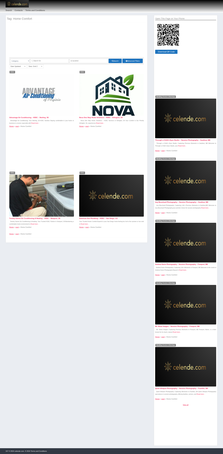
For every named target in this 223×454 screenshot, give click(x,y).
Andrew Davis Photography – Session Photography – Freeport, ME (181, 264)
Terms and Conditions (35, 10)
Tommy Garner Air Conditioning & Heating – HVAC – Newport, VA (34, 218)
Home (11, 126)
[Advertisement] (76, 41)
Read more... (182, 146)
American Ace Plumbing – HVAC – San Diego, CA (98, 218)
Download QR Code (166, 51)
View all (185, 405)
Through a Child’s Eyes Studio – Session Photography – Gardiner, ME (182, 140)
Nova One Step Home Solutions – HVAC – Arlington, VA (101, 117)
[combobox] (18, 66)
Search (9, 10)
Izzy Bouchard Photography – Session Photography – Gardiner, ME (181, 202)
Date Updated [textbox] (16, 66)
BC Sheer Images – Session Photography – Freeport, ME (177, 326)
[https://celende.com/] (17, 7)
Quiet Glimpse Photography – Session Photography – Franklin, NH (181, 388)
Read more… (35, 123)
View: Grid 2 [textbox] (33, 66)
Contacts (19, 10)
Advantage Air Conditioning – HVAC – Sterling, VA (29, 117)
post (17, 126)
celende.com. (20, 451)
